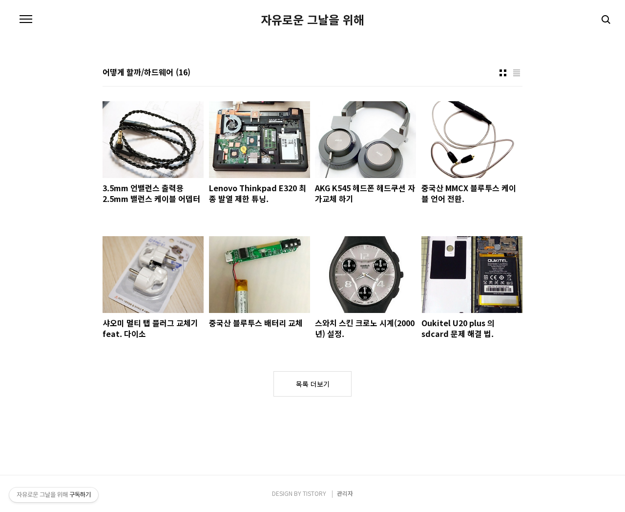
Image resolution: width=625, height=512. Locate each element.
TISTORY (314, 493)
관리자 (345, 493)
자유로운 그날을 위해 (312, 19)
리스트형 (516, 73)
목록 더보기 (313, 384)
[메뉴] (26, 19)
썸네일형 (503, 73)
